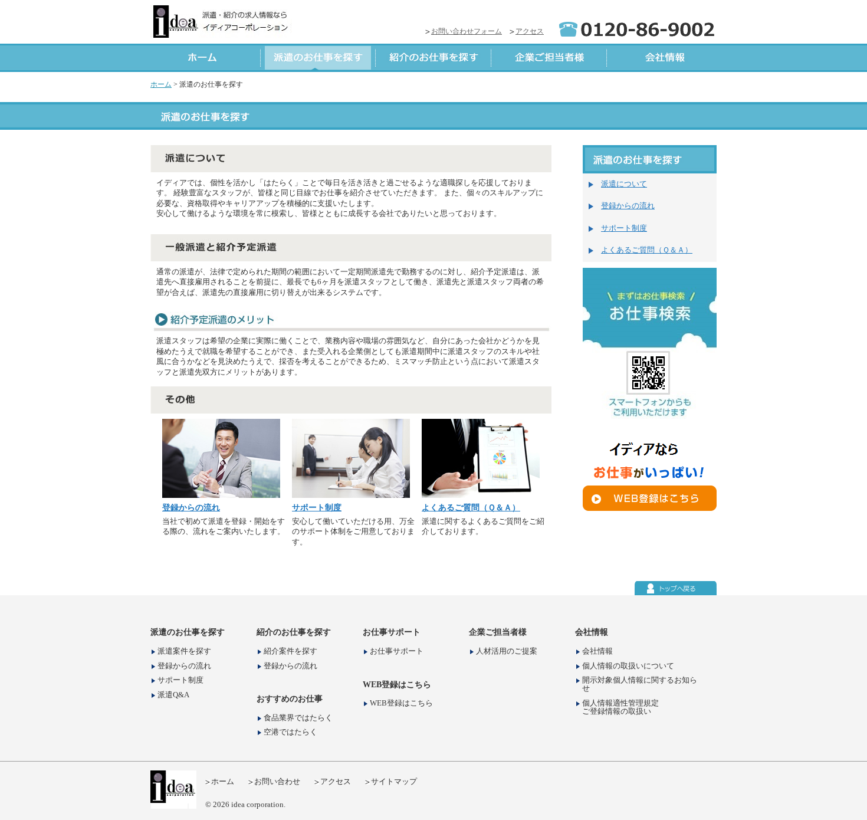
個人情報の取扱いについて (628, 666)
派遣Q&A (173, 695)
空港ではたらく (290, 732)
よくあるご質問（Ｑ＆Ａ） (471, 507)
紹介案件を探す (290, 651)
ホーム (161, 84)
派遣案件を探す (184, 651)
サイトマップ (394, 782)
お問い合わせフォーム (466, 31)
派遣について (624, 184)
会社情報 (597, 651)
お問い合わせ (277, 782)
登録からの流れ (191, 507)
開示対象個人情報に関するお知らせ (639, 685)
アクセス (529, 31)
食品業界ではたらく (298, 718)
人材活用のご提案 (506, 651)
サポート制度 (316, 507)
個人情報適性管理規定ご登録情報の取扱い (620, 708)
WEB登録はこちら (401, 703)
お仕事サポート (396, 651)
